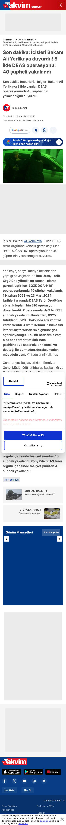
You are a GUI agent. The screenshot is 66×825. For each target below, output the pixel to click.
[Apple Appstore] (11, 772)
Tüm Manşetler (51, 532)
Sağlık (41, 813)
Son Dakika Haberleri (9, 807)
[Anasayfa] (61, 5)
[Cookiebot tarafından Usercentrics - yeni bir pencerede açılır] (47, 384)
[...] (53, 130)
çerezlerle (45, 821)
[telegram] (35, 130)
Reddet (13, 381)
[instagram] (34, 781)
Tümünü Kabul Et (33, 435)
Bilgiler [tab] (19, 393)
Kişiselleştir (31, 445)
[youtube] (24, 781)
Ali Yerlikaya (33, 241)
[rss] (44, 781)
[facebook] (4, 781)
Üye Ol (27, 790)
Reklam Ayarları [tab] (39, 393)
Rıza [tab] (7, 393)
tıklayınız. (23, 823)
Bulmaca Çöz (45, 806)
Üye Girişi (9, 790)
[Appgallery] (53, 772)
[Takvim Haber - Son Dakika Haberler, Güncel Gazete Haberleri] (21, 5)
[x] (14, 781)
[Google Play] (33, 772)
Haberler (7, 39)
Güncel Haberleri (24, 39)
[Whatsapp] (44, 130)
